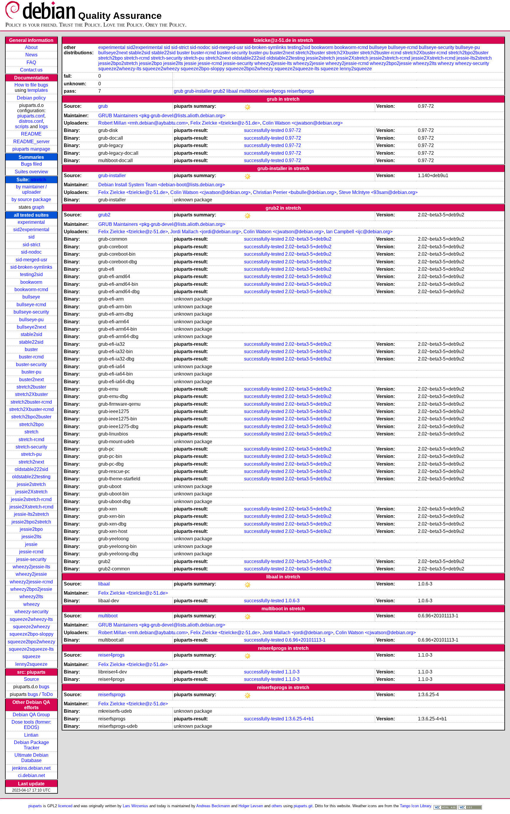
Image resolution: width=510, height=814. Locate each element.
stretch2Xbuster (31, 394)
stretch (38, 179)
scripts (22, 126)
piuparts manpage (31, 148)
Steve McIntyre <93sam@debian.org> (378, 192)
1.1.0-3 (292, 671)
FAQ (31, 62)
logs (43, 126)
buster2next (31, 379)
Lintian (31, 735)
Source (31, 679)
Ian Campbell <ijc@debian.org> (359, 231)
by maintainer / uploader (31, 189)
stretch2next (31, 461)
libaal (232, 91)
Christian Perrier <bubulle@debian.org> (294, 192)
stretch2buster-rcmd (31, 401)
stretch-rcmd (31, 439)
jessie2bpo (31, 529)
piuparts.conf (30, 115)
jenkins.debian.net (31, 768)
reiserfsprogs (300, 91)
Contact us (31, 69)
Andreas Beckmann (213, 806)
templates (37, 90)
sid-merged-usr (31, 259)
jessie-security (31, 559)
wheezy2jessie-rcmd (31, 581)
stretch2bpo (31, 424)
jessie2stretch (31, 484)
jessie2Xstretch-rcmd (31, 506)
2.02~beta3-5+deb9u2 (308, 239)
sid (31, 236)
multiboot (248, 91)
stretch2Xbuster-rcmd (31, 409)
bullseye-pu (31, 319)
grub (178, 91)
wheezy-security (31, 611)
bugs (44, 686)
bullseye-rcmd (31, 304)
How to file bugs (31, 84)
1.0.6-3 (292, 600)
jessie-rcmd (31, 551)
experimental (31, 222)
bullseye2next (31, 326)
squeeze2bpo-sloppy (31, 634)
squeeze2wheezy (31, 626)
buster (31, 349)
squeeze (31, 656)
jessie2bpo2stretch (31, 521)
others (277, 806)
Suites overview (31, 171)
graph (38, 207)
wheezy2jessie (31, 574)
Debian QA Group (31, 714)
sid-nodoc (31, 252)
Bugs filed (31, 164)
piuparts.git (303, 806)
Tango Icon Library (415, 806)
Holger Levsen (250, 806)
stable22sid (31, 342)
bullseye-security (31, 311)
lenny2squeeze (31, 664)
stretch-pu (31, 454)
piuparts (35, 806)
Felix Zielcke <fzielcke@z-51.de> (225, 122)
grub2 (219, 91)
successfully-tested (264, 130)
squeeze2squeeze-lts (31, 649)
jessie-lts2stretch (31, 514)
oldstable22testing (31, 476)
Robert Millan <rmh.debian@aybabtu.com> (143, 122)
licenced (65, 806)
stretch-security (31, 446)
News (31, 54)
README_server (31, 141)
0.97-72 (293, 130)
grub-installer (198, 91)
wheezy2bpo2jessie (31, 589)
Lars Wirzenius (135, 806)
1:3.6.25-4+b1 (299, 718)
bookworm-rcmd (31, 289)
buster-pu (31, 371)
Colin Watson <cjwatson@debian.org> (302, 122)
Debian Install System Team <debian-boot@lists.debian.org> (161, 184)
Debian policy (31, 97)
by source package (31, 199)
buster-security (31, 364)
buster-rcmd (31, 356)
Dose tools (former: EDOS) (31, 725)
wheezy (31, 604)
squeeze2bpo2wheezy (31, 641)
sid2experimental (31, 229)
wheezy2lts (31, 596)
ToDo (47, 694)
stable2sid (31, 334)
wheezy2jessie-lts (31, 566)
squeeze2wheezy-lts (31, 619)
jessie (31, 544)
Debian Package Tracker (31, 745)
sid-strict (31, 244)
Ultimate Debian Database (31, 758)
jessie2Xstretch (31, 491)
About (31, 47)
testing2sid (31, 274)
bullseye (31, 296)
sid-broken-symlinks (31, 267)
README (31, 133)
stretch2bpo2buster (31, 416)
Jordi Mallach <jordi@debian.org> (205, 231)
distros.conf (31, 121)
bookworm (31, 282)
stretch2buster (31, 386)
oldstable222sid (31, 469)
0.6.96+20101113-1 (305, 639)
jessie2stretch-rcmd (31, 499)
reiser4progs (272, 91)
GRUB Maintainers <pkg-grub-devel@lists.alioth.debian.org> (161, 115)
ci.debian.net (31, 775)
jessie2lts (31, 536)
